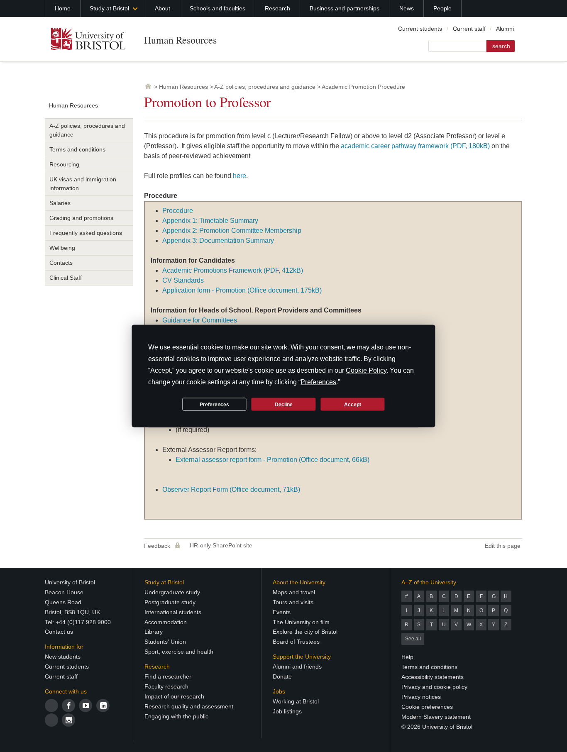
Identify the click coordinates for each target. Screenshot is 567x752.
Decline (284, 404)
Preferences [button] (318, 382)
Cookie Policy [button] (366, 370)
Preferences (214, 404)
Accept (352, 404)
